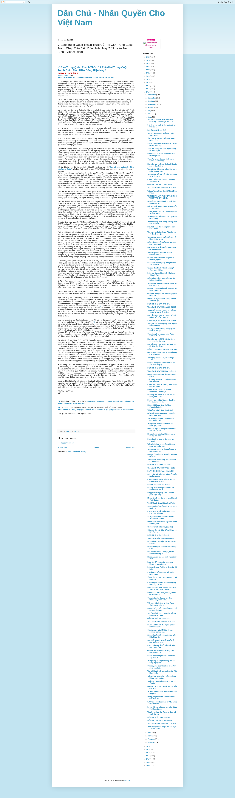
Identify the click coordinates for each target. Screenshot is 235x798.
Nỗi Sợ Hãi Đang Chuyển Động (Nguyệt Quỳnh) (159, 406)
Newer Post (62, 448)
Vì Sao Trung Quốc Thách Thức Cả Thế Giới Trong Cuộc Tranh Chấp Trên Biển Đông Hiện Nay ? (93, 69)
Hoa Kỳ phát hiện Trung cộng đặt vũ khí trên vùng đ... (161, 330)
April (150, 733)
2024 (148, 63)
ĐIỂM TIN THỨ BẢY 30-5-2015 (159, 304)
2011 (148, 756)
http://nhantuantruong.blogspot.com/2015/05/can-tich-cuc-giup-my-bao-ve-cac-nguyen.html (96, 409)
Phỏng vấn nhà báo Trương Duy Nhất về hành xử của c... (161, 401)
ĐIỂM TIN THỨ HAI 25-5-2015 (158, 717)
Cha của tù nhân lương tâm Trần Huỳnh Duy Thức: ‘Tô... (159, 599)
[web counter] (151, 40)
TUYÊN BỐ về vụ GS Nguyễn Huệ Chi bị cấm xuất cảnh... (161, 614)
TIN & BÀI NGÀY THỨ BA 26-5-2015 (161, 538)
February (151, 739)
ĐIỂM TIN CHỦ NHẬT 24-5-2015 (159, 720)
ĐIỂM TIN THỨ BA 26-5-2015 (158, 618)
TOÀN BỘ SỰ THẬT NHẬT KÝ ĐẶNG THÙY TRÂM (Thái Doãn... (161, 311)
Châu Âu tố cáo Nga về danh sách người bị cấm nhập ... (160, 160)
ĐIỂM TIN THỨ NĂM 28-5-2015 (159, 465)
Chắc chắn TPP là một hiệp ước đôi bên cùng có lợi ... (161, 646)
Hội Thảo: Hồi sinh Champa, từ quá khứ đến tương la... (160, 553)
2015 (148, 92)
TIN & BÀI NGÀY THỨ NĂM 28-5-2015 (161, 371)
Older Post (130, 448)
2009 (148, 762)
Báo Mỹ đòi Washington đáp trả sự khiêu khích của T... (160, 489)
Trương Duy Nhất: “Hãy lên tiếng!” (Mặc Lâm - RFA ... (160, 269)
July (149, 111)
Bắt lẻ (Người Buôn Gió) (156, 130)
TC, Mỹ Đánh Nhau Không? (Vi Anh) (161, 503)
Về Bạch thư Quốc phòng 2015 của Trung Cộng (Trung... (160, 517)
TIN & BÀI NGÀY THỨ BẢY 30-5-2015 (161, 188)
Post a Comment (67, 443)
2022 (148, 70)
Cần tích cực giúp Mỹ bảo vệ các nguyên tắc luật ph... (160, 631)
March (150, 736)
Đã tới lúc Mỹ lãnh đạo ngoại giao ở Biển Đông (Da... (160, 626)
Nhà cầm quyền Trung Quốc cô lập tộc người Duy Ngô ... (162, 165)
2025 (148, 60)
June (150, 114)
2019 (148, 79)
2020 (148, 76)
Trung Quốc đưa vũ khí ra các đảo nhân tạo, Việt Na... (160, 425)
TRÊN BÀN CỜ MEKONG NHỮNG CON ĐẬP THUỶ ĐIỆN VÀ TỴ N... (160, 121)
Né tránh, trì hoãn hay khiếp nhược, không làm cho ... (161, 435)
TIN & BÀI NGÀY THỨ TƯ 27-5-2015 (161, 468)
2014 (148, 746)
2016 (148, 89)
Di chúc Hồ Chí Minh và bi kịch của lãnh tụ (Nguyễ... (160, 259)
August (151, 107)
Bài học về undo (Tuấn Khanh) (158, 484)
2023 (148, 67)
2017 (148, 86)
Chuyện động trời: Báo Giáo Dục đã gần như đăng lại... (161, 364)
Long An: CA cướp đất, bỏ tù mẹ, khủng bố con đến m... (160, 563)
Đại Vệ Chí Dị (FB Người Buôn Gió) (160, 471)
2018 (148, 82)
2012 (148, 753)
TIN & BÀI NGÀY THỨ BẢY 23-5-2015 (161, 724)
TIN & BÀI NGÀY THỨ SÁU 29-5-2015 (161, 307)
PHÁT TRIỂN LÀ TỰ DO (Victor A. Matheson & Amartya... (160, 391)
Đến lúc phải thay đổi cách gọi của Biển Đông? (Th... (160, 651)
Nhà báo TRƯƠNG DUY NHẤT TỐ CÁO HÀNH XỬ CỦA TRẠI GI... (162, 316)
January (151, 742)
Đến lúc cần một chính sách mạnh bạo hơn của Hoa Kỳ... (162, 289)
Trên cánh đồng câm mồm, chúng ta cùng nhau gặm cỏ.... (161, 445)
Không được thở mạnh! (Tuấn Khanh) (161, 320)
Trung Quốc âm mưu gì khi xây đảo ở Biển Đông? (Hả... (161, 450)
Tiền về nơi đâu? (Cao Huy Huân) (160, 410)
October (151, 101)
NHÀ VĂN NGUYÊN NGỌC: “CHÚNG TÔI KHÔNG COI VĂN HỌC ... (161, 589)
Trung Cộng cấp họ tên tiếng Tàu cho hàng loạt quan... (161, 662)
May (149, 117)
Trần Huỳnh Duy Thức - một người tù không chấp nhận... (161, 677)
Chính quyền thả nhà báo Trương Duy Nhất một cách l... (161, 583)
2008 (148, 765)
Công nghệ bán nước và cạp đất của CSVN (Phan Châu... (161, 480)
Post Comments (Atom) (77, 452)
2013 (148, 749)
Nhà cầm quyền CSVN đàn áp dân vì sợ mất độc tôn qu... (161, 340)
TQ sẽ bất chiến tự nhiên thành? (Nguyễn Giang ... (159, 253)
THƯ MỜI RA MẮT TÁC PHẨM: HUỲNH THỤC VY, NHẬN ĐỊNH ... (162, 197)
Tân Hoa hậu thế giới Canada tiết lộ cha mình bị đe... (160, 419)
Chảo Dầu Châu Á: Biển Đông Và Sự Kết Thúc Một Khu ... (161, 512)
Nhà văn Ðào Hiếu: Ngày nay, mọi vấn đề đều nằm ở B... (161, 345)
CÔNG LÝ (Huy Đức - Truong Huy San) (162, 349)
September (152, 104)
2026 (148, 57)
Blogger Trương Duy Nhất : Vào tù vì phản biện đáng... (161, 494)
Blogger (127, 780)
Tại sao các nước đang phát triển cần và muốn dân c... (161, 461)
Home (97, 448)
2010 (148, 759)
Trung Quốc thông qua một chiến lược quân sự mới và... (162, 170)
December (152, 95)
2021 (148, 73)
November (152, 98)
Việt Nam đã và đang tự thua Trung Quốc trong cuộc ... (160, 604)
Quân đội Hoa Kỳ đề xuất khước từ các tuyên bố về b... (160, 641)
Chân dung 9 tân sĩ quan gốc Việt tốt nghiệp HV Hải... (161, 335)
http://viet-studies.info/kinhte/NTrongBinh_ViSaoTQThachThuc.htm (86, 77)
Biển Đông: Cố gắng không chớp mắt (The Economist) (161, 248)
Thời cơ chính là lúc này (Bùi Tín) (160, 527)
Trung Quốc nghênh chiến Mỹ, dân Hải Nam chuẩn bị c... (161, 238)
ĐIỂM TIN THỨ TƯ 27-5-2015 (158, 535)
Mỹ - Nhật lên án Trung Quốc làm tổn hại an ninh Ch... (161, 279)
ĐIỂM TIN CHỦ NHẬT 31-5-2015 (159, 185)
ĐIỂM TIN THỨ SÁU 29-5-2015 (159, 368)
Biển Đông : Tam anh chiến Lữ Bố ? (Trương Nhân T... (160, 155)
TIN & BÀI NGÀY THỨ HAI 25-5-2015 (161, 622)
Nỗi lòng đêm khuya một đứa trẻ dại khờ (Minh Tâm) (161, 396)
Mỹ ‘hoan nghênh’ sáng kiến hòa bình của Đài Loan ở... (161, 430)
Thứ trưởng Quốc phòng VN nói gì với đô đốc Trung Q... (161, 233)
